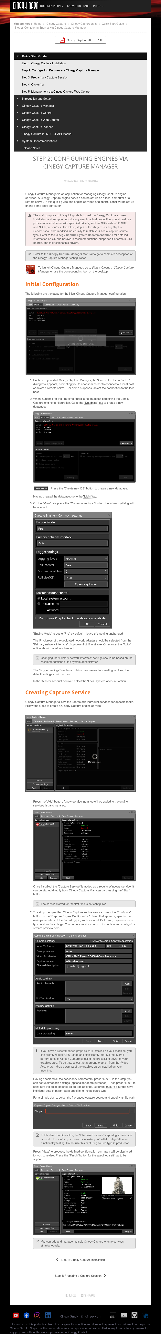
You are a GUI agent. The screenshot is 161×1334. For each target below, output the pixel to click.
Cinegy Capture (56, 24)
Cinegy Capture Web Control (40, 120)
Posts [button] (97, 5)
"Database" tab (93, 402)
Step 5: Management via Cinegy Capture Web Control (55, 91)
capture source (118, 231)
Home (37, 24)
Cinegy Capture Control (37, 112)
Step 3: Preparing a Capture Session (44, 77)
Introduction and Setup (36, 98)
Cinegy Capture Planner (37, 127)
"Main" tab (89, 496)
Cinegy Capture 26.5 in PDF (84, 40)
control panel (109, 202)
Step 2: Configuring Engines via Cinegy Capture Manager (50, 27)
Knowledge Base (78, 5)
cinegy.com (93, 1316)
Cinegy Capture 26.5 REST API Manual (46, 134)
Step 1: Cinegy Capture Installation (43, 63)
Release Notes (30, 148)
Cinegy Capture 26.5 (84, 24)
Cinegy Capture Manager (38, 105)
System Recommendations (39, 141)
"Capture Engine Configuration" (70, 916)
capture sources (115, 1086)
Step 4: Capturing (32, 84)
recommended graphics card (75, 1051)
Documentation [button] (50, 5)
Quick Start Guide (113, 24)
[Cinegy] (26, 5)
